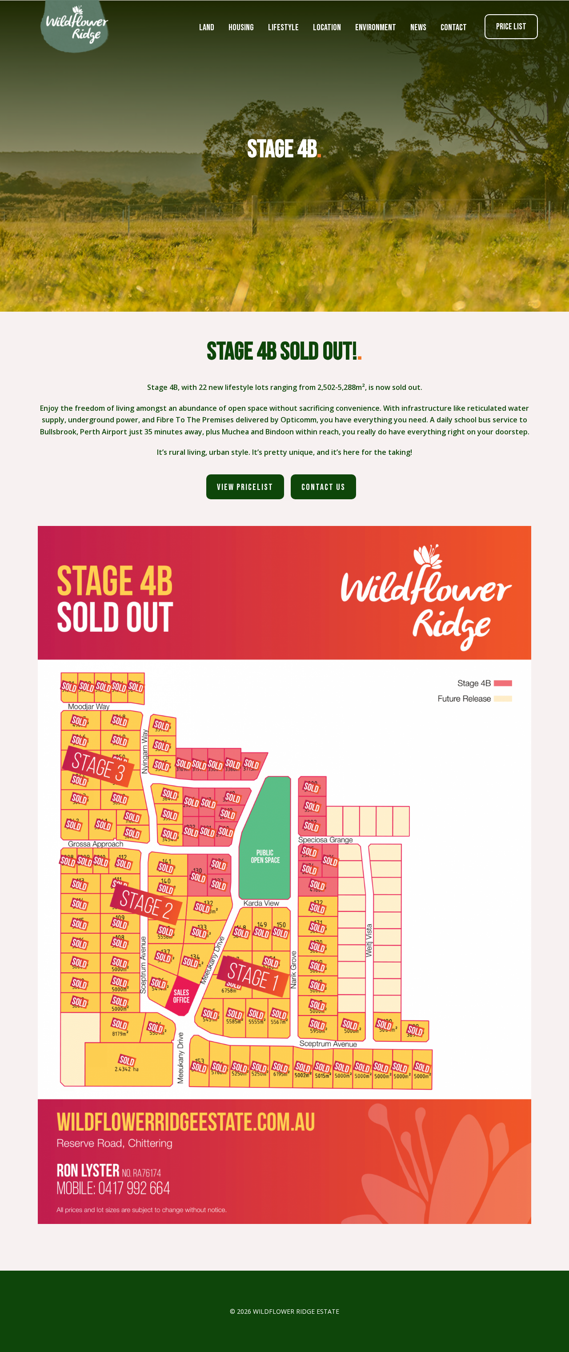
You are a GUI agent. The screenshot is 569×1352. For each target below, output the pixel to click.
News (418, 27)
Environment (375, 27)
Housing (241, 27)
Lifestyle (283, 27)
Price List (511, 26)
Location (327, 27)
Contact (454, 27)
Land (206, 27)
